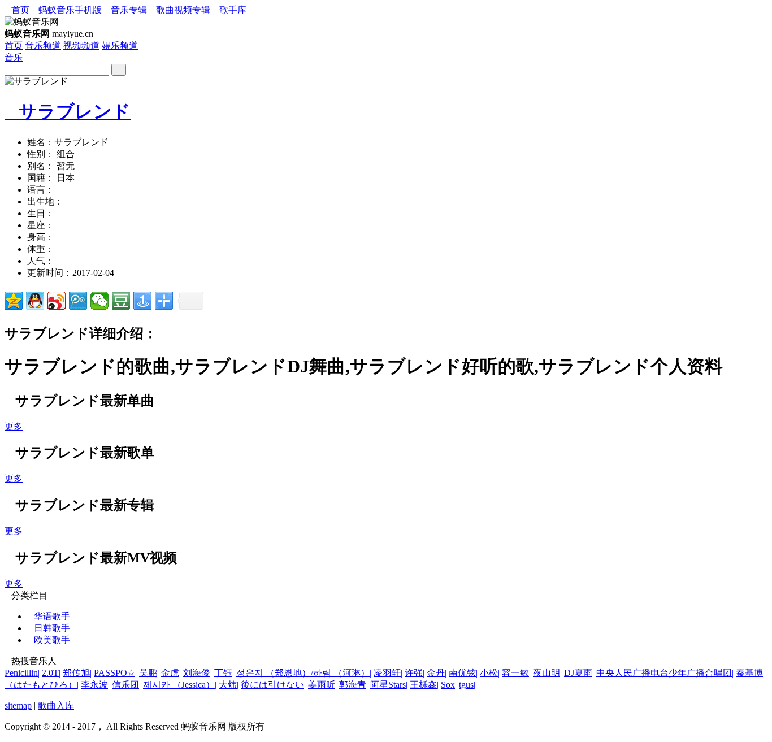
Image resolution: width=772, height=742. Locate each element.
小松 (490, 673)
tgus (467, 684)
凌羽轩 (388, 673)
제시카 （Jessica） (179, 684)
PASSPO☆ (115, 673)
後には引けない (273, 684)
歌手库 (229, 10)
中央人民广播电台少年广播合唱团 (665, 673)
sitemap (18, 705)
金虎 (171, 673)
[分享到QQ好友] (35, 301)
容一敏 (516, 673)
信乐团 (126, 684)
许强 (414, 673)
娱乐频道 (120, 45)
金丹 (436, 673)
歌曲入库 (56, 705)
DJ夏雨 (579, 673)
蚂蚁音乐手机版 (67, 10)
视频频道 (81, 45)
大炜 (228, 684)
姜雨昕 (322, 684)
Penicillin (22, 673)
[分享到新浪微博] (56, 301)
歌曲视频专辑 (179, 10)
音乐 (14, 57)
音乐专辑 (125, 10)
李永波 (95, 684)
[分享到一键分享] (142, 301)
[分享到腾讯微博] (78, 301)
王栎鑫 (424, 684)
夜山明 (547, 673)
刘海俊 (197, 673)
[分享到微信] (99, 301)
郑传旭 (77, 673)
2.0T (51, 673)
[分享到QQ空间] (14, 301)
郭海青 (353, 684)
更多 (14, 426)
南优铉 (463, 673)
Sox (449, 684)
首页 (17, 10)
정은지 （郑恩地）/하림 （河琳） (303, 673)
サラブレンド (68, 111)
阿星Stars (388, 684)
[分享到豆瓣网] (121, 301)
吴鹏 (149, 673)
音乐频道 (43, 45)
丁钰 (224, 673)
